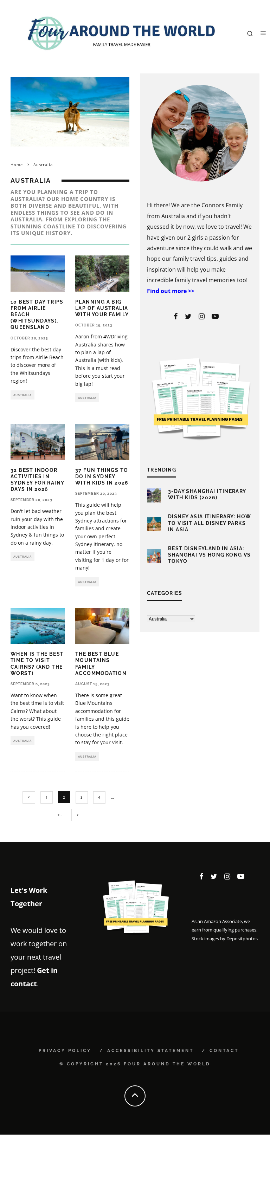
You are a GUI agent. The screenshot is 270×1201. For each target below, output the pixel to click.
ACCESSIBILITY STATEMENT (150, 1050)
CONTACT (224, 1050)
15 (59, 814)
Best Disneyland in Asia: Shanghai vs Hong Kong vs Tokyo (209, 555)
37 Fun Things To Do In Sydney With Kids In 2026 (102, 476)
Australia (22, 395)
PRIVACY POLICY (65, 1050)
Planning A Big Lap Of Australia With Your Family (102, 308)
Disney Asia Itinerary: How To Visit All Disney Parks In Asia (209, 523)
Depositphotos (242, 938)
